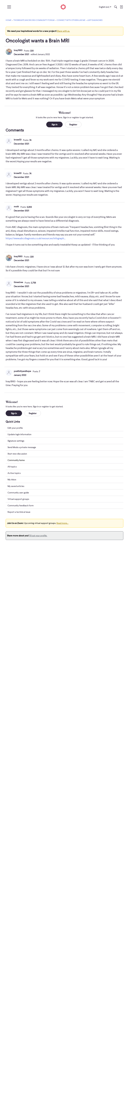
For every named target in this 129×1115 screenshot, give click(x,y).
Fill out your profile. (38, 535)
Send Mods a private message (22, 447)
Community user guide (18, 492)
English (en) (104, 7)
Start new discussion (17, 453)
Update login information (19, 434)
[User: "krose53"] (9, 141)
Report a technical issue (19, 512)
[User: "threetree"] (9, 284)
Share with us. (63, 31)
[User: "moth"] (9, 208)
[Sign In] (121, 7)
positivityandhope (22, 371)
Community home (16, 460)
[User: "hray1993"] (9, 52)
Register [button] (73, 124)
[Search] (115, 7)
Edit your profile (15, 427)
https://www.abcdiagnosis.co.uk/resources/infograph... (35, 238)
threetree (18, 282)
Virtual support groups (18, 499)
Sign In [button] (54, 124)
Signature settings (16, 440)
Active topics (14, 473)
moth (16, 206)
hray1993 (18, 50)
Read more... (62, 523)
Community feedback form (21, 505)
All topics (12, 466)
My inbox (12, 479)
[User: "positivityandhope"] (9, 373)
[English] (63, 7)
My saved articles (16, 486)
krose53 (17, 139)
